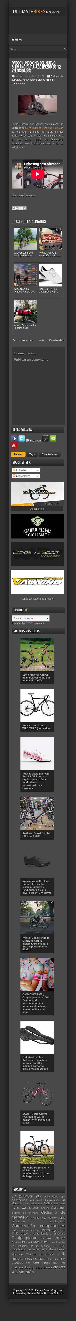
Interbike (60, 1242)
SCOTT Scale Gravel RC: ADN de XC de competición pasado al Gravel (36, 1118)
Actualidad (36, 1200)
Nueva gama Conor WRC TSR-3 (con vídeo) (36, 727)
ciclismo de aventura (25, 1213)
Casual (45, 1207)
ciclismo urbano (56, 1217)
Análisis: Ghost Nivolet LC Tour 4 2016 (36, 835)
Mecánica (17, 1254)
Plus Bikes (59, 1259)
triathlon (17, 1267)
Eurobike (46, 1238)
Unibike (36, 1267)
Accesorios (19, 1200)
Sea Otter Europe (38, 1262)
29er (38, 1196)
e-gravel (56, 1230)
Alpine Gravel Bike (33, 1204)
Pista (49, 1259)
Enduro (46, 1233)
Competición (23, 1225)
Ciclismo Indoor (38, 1217)
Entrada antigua (56, 340)
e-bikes (45, 1230)
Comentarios (22, 475)
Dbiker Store (37, 508)
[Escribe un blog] (17, 208)
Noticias (17, 1258)
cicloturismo (57, 1221)
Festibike (16, 1242)
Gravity (52, 1242)
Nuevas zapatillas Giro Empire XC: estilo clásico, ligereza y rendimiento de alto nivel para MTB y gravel (36, 887)
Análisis (48, 1203)
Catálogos (58, 1207)
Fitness (26, 1242)
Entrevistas (59, 1233)
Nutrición (29, 1259)
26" (14, 1196)
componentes (29, 79)
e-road (24, 1233)
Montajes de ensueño (40, 1254)
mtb (61, 1253)
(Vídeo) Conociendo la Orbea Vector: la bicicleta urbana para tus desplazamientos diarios (35, 943)
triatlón (27, 1267)
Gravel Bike (39, 1242)
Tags (32, 454)
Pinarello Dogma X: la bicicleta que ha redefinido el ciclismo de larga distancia (35, 1172)
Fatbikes (59, 1238)
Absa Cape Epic (54, 1196)
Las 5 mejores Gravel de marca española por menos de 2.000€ (36, 677)
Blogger (49, 598)
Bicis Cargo (59, 1204)
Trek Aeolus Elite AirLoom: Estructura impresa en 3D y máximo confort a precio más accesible (35, 1063)
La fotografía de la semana (31, 1246)
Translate (39, 623)
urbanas (46, 1267)
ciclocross (19, 1221)
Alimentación (52, 1200)
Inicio (41, 340)
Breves (16, 1207)
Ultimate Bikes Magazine (48, 1290)
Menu (18, 39)
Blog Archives (49, 454)
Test (55, 1262)
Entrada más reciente (23, 340)
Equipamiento (24, 1238)
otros (39, 1258)
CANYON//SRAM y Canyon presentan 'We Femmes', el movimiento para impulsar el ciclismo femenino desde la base (35, 1003)
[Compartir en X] (21, 208)
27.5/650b (26, 1196)
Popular (18, 454)
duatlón (34, 1230)
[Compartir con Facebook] (25, 208)
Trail (62, 1262)
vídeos (41, 79)
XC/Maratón (23, 1272)
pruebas (17, 1262)
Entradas (20, 470)
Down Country (20, 1230)
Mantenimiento (57, 1249)
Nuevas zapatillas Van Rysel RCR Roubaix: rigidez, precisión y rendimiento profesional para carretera (35, 781)
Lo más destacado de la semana (38, 1247)
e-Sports (34, 1233)
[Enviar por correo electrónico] (13, 208)
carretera (30, 1207)
